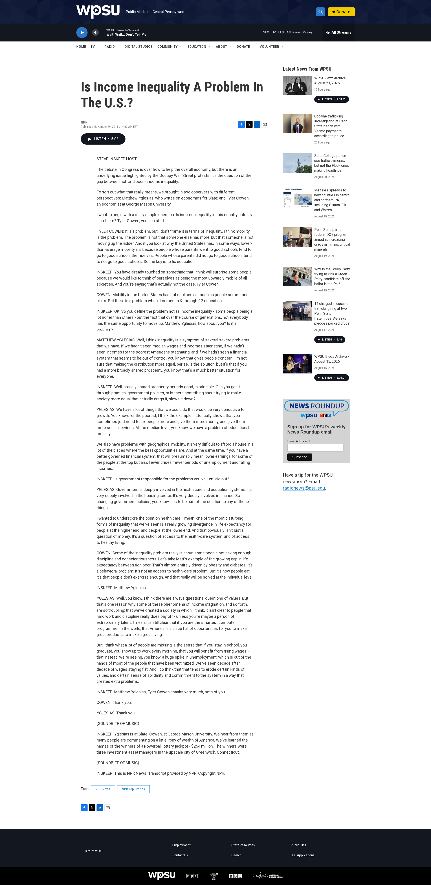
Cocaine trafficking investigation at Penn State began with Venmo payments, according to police (330, 126)
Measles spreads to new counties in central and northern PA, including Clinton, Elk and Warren (332, 200)
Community (167, 46)
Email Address (298, 441)
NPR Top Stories (133, 789)
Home (81, 46)
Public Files (298, 845)
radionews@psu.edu (304, 488)
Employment (181, 845)
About (221, 46)
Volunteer (269, 46)
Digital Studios (139, 46)
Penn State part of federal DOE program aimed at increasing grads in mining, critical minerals (332, 240)
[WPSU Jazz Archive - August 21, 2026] (297, 85)
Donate (343, 11)
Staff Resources (243, 845)
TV (93, 46)
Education (196, 46)
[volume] (95, 33)
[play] (82, 32)
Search (236, 855)
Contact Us (180, 855)
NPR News (102, 789)
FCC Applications (302, 855)
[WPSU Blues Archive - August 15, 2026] (297, 363)
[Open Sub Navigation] (98, 46)
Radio (110, 46)
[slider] (102, 32)
